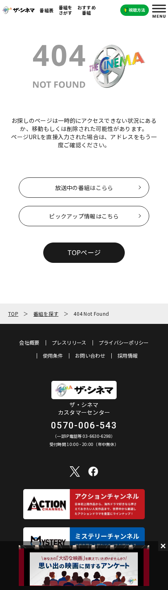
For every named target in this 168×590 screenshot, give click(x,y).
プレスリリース (69, 342)
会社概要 (29, 342)
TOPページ (84, 252)
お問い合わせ (90, 355)
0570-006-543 (84, 425)
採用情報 (127, 355)
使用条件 (53, 355)
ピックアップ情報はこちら (84, 216)
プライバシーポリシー (124, 342)
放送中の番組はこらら (84, 188)
